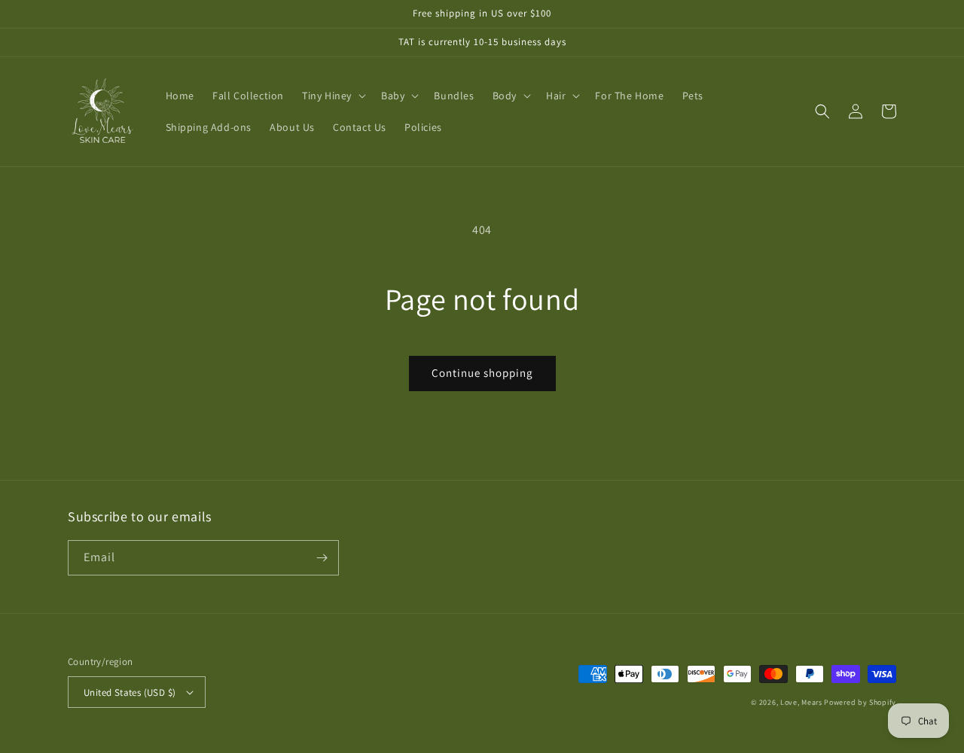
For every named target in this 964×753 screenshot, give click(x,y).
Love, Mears (801, 702)
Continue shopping (482, 373)
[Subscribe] (321, 557)
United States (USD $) (129, 692)
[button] (332, 95)
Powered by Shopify (860, 702)
